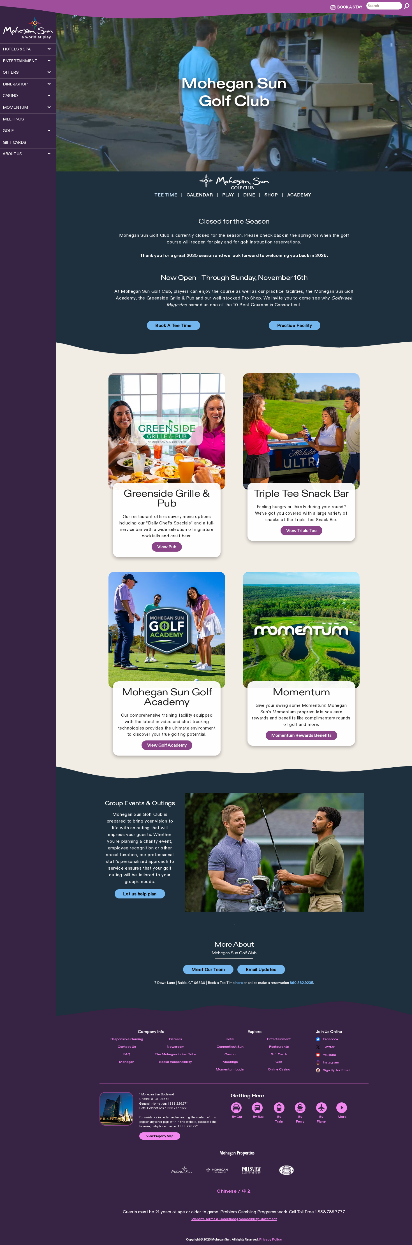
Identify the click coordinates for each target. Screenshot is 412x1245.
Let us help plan (139, 893)
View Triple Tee (301, 530)
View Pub (166, 546)
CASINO (10, 95)
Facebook (331, 1039)
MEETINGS (13, 119)
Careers (175, 1039)
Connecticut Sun (230, 1047)
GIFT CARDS (14, 142)
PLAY (228, 195)
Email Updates (261, 969)
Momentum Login (230, 1069)
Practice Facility (294, 325)
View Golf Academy (167, 745)
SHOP (271, 195)
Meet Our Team (208, 969)
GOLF (8, 130)
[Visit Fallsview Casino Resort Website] (251, 1170)
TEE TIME (165, 195)
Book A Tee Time (173, 325)
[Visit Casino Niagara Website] (286, 1170)
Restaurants (279, 1047)
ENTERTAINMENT (20, 60)
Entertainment (279, 1039)
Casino (229, 1054)
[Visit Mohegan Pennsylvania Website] (216, 1170)
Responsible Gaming (126, 1039)
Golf (279, 1062)
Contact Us (127, 1047)
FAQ (126, 1054)
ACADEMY (299, 195)
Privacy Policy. (270, 1239)
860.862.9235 (301, 983)
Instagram (331, 1062)
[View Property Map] (116, 1109)
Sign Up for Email (336, 1070)
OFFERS (10, 72)
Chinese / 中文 (234, 1191)
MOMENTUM (15, 107)
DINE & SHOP (15, 84)
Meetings (230, 1062)
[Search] (407, 6)
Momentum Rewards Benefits (301, 735)
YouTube (329, 1055)
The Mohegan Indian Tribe (175, 1054)
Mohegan (126, 1062)
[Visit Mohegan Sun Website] (181, 1170)
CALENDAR (200, 195)
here (239, 983)
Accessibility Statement (258, 1219)
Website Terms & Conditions (214, 1219)
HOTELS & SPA (17, 49)
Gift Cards (279, 1054)
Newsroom (175, 1047)
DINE (249, 195)
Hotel (230, 1039)
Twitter (329, 1047)
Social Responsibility (175, 1062)
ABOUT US (12, 153)
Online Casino (279, 1069)
